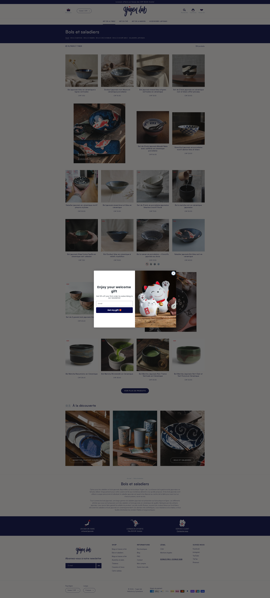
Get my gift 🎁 (114, 310)
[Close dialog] (173, 273)
